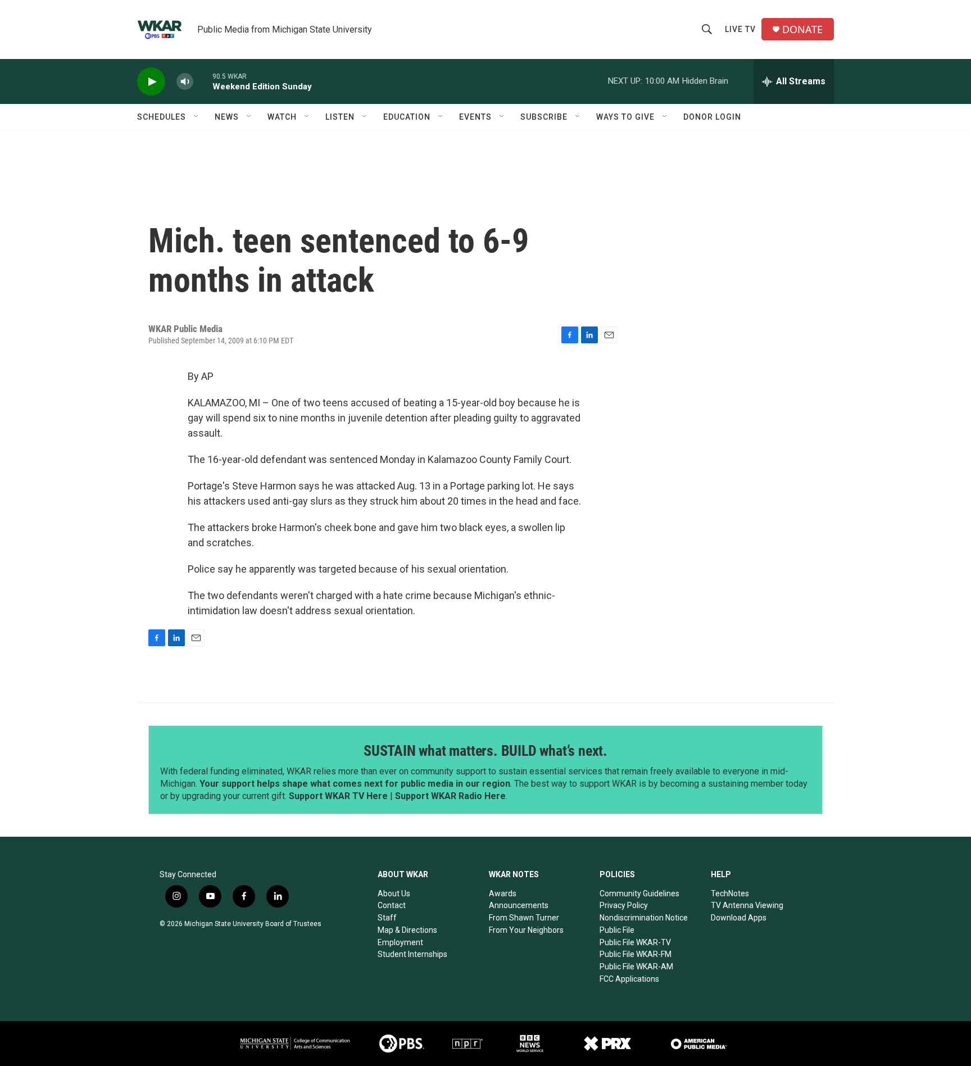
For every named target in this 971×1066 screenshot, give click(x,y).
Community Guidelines (639, 893)
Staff (387, 917)
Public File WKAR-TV (635, 942)
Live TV (740, 29)
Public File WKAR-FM (635, 954)
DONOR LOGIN (712, 116)
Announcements (518, 905)
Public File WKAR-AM (636, 966)
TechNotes (730, 893)
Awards (502, 893)
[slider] (203, 81)
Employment (400, 942)
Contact (392, 905)
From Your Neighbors (526, 930)
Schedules (161, 116)
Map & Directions (407, 930)
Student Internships (412, 954)
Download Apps (738, 917)
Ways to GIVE (625, 116)
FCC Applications (629, 978)
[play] (151, 81)
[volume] (184, 81)
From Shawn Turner (524, 917)
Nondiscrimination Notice (644, 917)
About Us (394, 893)
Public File (617, 930)
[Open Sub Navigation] (196, 117)
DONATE (802, 29)
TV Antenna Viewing (747, 905)
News (227, 116)
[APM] (699, 1043)
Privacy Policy (624, 905)
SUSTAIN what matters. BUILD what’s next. (485, 750)
